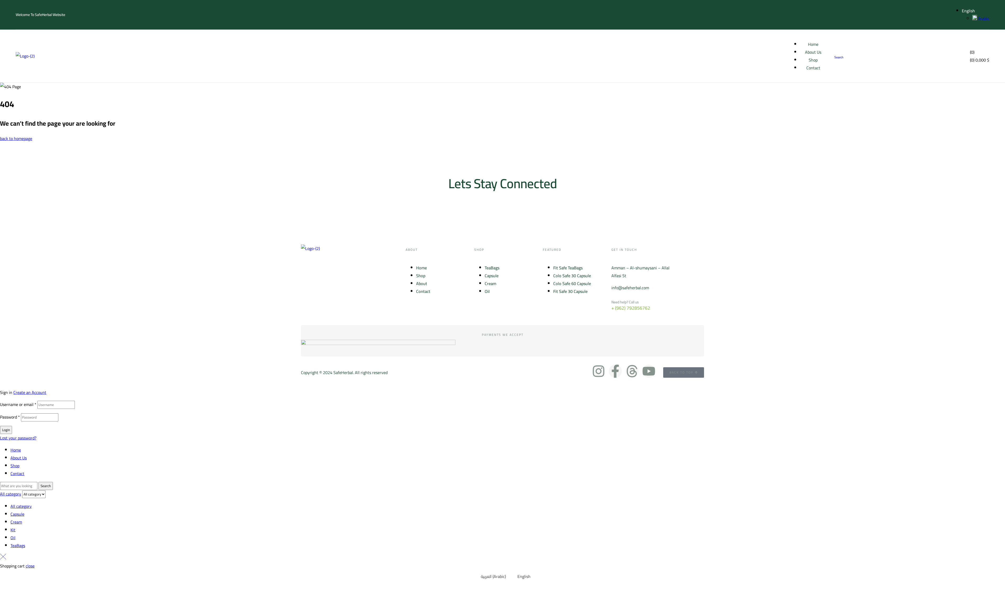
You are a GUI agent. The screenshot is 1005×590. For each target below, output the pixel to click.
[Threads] (632, 371)
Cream (16, 522)
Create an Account (29, 392)
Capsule (17, 514)
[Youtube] (648, 371)
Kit (12, 530)
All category (21, 506)
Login (6, 430)
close (30, 566)
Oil (12, 538)
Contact (17, 473)
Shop (14, 466)
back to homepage (16, 138)
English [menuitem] (524, 576)
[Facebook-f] (615, 371)
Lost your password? (18, 438)
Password (10, 417)
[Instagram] (598, 371)
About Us (18, 458)
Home (15, 450)
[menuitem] (490, 576)
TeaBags (17, 545)
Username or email (18, 404)
